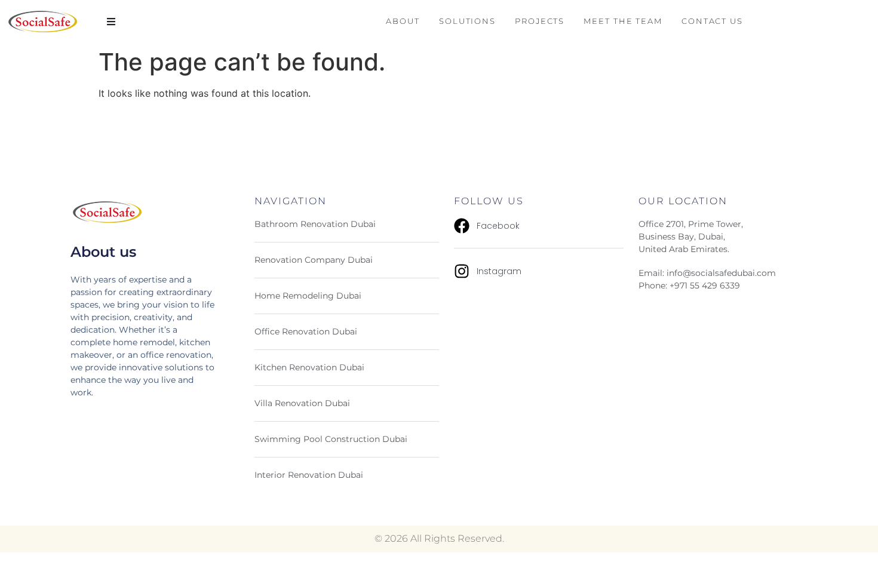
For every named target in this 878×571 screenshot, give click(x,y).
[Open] (111, 21)
